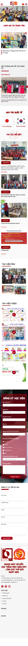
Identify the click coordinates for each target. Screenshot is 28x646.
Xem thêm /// (5, 74)
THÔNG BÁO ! (5, 251)
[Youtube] (9, 588)
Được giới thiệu (7, 451)
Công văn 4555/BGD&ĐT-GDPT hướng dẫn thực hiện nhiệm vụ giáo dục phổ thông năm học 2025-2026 (12, 169)
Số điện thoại (4, 503)
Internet (6, 443)
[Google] (6, 588)
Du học (4, 602)
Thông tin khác (7, 465)
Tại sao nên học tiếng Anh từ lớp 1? (10, 224)
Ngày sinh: (6, 411)
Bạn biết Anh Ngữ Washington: (11, 440)
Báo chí (6, 445)
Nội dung (3, 525)
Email (2, 511)
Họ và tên (3, 496)
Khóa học (5, 597)
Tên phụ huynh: (7, 418)
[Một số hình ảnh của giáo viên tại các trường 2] (20, 291)
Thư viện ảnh (8, 265)
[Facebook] (2, 588)
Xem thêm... (4, 173)
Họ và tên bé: (6, 403)
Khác (5, 454)
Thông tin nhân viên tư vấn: (10, 457)
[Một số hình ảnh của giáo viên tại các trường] (14, 277)
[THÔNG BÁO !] (14, 238)
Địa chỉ (3, 518)
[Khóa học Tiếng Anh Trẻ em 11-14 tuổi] (14, 40)
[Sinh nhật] (14, 353)
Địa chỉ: (5, 425)
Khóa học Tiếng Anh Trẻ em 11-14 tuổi (14, 52)
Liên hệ (4, 605)
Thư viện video (9, 304)
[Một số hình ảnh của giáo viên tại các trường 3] (8, 291)
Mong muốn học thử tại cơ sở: (11, 432)
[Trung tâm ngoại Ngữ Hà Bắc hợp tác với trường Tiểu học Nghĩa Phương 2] (14, 85)
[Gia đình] (14, 333)
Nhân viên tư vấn (8, 448)
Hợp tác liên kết (7, 599)
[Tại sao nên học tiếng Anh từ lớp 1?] (14, 211)
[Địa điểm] (14, 373)
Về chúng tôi (6, 594)
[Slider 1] (14, 13)
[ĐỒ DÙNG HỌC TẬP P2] (14, 315)
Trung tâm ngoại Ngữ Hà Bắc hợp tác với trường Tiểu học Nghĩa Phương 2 (13, 96)
